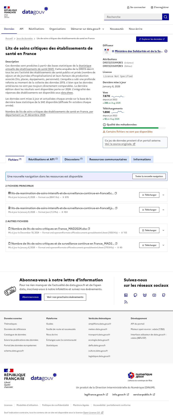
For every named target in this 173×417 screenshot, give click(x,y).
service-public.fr (142, 394)
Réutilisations (36, 29)
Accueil (9, 38)
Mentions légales (81, 405)
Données (9, 29)
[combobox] (136, 17)
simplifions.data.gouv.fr (100, 323)
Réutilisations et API (43, 159)
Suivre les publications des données (21, 340)
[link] (136, 7)
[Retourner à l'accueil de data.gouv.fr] (35, 12)
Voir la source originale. (118, 144)
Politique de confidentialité (55, 405)
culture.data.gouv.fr (98, 350)
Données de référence (15, 329)
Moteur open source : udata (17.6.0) (148, 329)
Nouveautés (116, 29)
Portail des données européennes (20, 345)
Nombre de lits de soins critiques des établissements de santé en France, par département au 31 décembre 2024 (49, 113)
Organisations (58, 29)
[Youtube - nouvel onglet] (154, 295)
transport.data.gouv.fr (99, 334)
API (21, 29)
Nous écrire (135, 29)
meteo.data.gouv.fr (98, 329)
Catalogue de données (15, 334)
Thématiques (10, 323)
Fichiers (14, 159)
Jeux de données (25, 38)
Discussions (74, 159)
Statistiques (52, 345)
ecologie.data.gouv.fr (99, 340)
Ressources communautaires (108, 159)
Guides (49, 323)
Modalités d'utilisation (27, 405)
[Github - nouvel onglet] (163, 295)
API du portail (137, 323)
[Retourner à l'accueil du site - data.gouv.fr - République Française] (43, 378)
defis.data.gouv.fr (97, 345)
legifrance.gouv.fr (94, 394)
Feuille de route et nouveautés (61, 329)
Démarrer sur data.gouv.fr (86, 29)
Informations (142, 159)
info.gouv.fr (119, 394)
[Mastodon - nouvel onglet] (135, 295)
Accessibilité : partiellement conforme (111, 405)
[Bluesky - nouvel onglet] (144, 295)
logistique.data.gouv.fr (99, 356)
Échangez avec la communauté (61, 340)
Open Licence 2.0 (91, 412)
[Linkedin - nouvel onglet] (125, 295)
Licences (8, 405)
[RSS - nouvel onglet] (125, 302)
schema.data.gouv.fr (14, 350)
